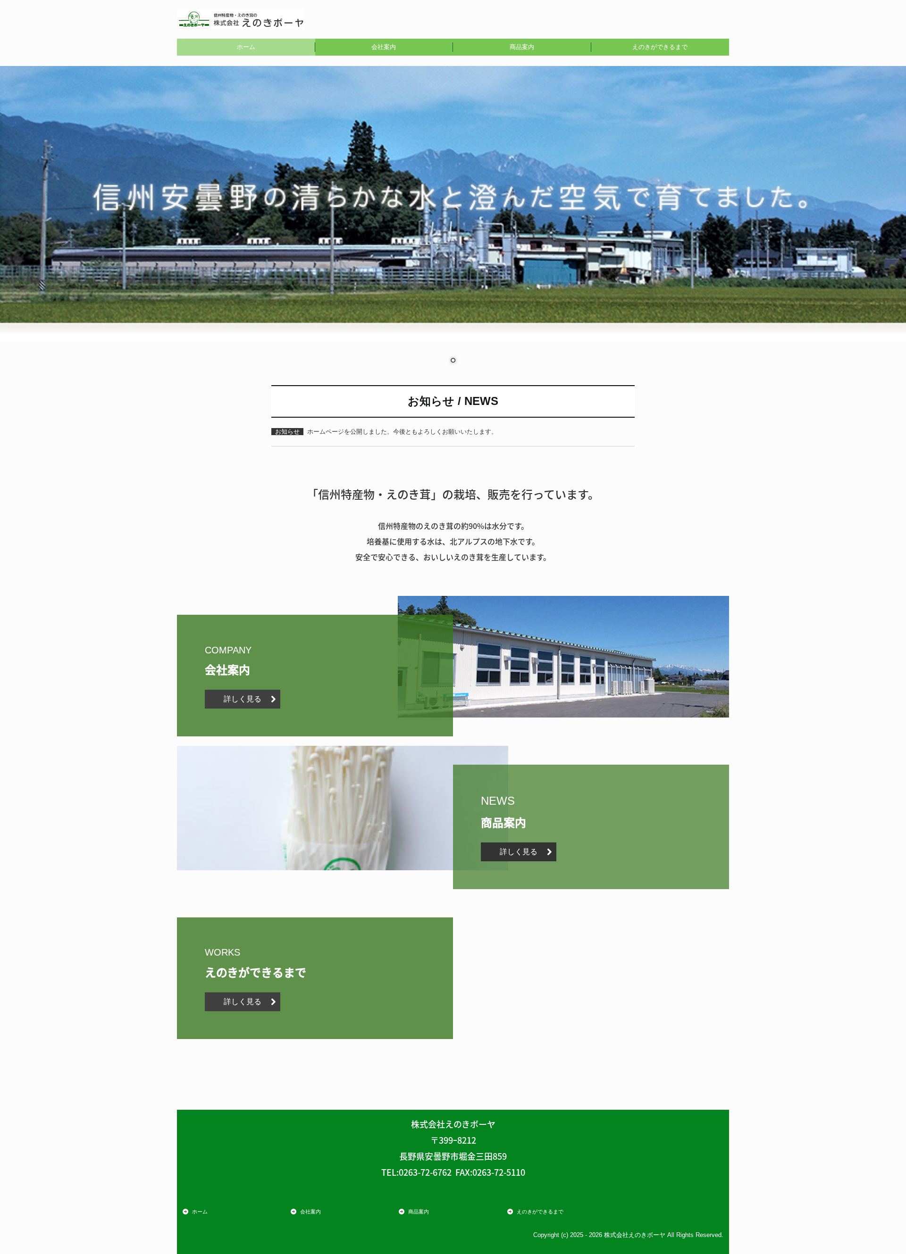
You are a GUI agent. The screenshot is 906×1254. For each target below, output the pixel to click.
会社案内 (383, 46)
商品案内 (522, 46)
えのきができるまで (660, 46)
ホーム (246, 46)
